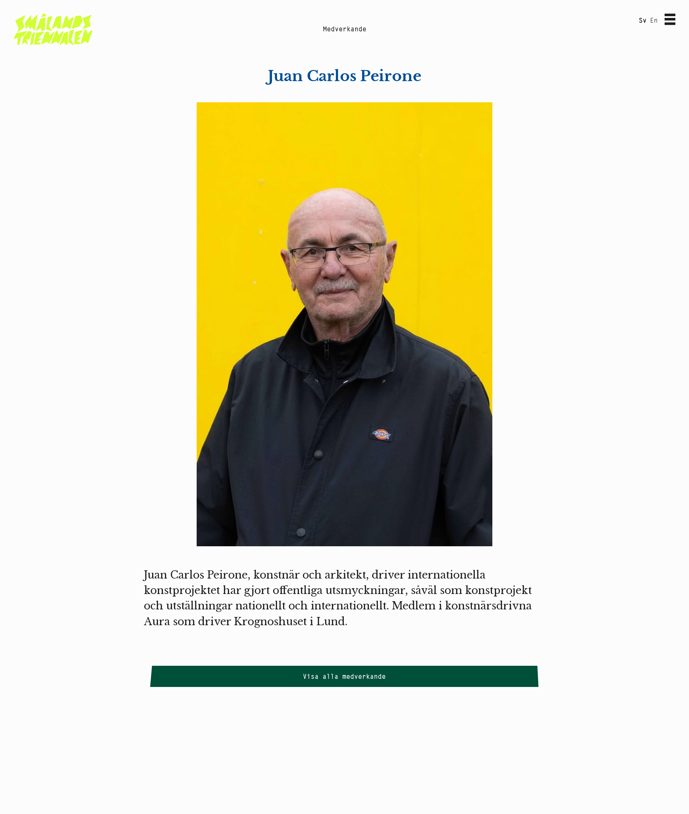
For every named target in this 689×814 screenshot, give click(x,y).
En (654, 20)
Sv (643, 20)
